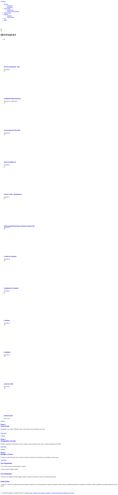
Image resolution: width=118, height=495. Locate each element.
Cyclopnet (10, 493)
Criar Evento (7, 8)
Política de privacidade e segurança (42, 493)
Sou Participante (6, 474)
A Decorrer (10, 5)
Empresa (6, 14)
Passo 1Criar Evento (5, 425)
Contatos (9, 15)
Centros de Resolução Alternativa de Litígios (63, 493)
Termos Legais (28, 493)
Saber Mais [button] (3, 433)
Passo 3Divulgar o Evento (7, 453)
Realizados (10, 7)
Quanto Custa (7, 13)
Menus (4, 1)
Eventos (6, 4)
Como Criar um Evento (13, 11)
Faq (5, 18)
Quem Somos (10, 17)
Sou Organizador (6, 463)
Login (5, 20)
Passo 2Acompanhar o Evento (8, 440)
